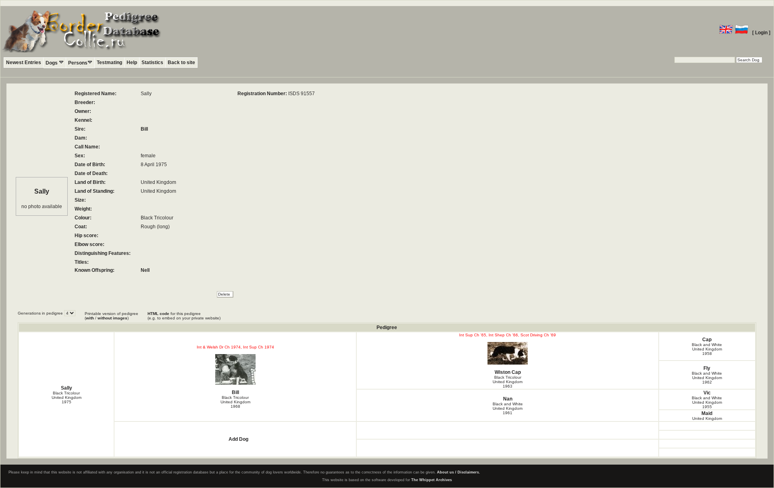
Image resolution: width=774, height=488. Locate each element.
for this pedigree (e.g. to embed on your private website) (184, 315)
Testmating (109, 62)
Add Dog (238, 439)
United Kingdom (707, 418)
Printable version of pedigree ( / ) (111, 315)
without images (112, 318)
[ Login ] (761, 32)
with (90, 318)
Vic (707, 393)
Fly (706, 368)
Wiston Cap (508, 372)
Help (132, 62)
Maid (706, 413)
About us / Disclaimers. (458, 472)
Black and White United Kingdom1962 (707, 377)
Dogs (52, 63)
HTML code (158, 313)
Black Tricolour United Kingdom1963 (507, 381)
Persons (77, 63)
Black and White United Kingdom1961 (508, 408)
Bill (144, 129)
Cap (707, 339)
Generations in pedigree (41, 313)
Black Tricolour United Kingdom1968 (235, 402)
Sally (66, 388)
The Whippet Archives (431, 480)
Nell (145, 270)
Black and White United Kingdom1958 (707, 349)
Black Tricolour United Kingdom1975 (66, 397)
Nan (507, 399)
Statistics (152, 62)
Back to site (181, 62)
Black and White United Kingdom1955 (707, 402)
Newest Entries (23, 62)
